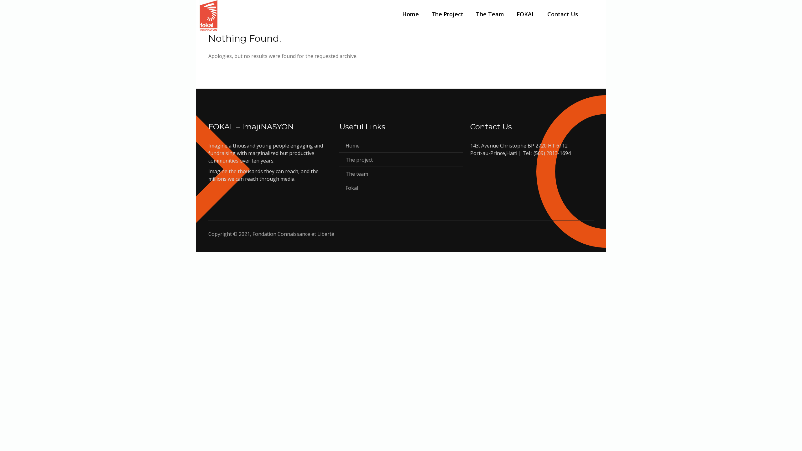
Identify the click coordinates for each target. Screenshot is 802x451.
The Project (447, 14)
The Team (490, 14)
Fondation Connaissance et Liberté (293, 234)
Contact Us (562, 14)
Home (410, 14)
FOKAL (526, 14)
